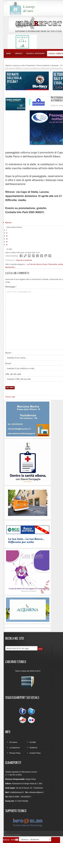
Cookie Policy (35, 753)
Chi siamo (13, 742)
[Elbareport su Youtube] (23, 719)
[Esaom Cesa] (39, 101)
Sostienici (33, 747)
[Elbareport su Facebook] (23, 711)
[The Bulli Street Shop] (27, 502)
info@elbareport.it (17, 792)
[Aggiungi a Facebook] (21, 255)
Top (5, 831)
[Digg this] (29, 255)
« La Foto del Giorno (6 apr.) (36, 264)
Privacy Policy (14, 753)
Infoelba (17, 834)
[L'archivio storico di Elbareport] (27, 681)
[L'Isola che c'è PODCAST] (27, 461)
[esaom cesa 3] (15, 103)
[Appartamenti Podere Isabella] (27, 571)
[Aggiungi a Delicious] (25, 255)
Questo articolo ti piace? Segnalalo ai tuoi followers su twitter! (49, 255)
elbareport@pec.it (36, 792)
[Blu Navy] (27, 80)
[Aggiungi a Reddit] (41, 255)
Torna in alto (10, 396)
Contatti (33, 742)
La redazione (14, 747)
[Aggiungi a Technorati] (37, 255)
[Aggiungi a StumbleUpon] (33, 255)
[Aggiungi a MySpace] (45, 255)
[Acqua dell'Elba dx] (22, 41)
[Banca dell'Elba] (27, 534)
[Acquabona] (27, 609)
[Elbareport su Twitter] (31, 711)
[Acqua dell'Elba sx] (22, 8)
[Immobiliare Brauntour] (27, 418)
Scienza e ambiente (24, 260)
